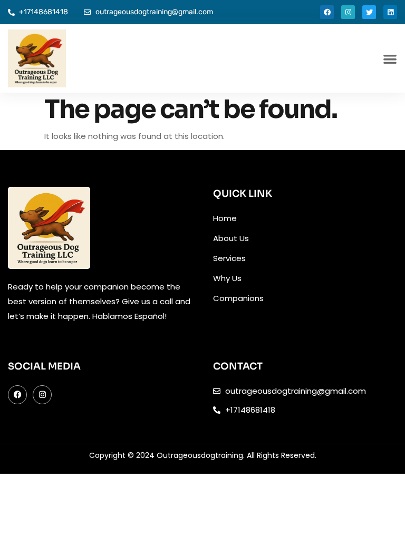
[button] (390, 59)
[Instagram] (348, 12)
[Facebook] (327, 12)
